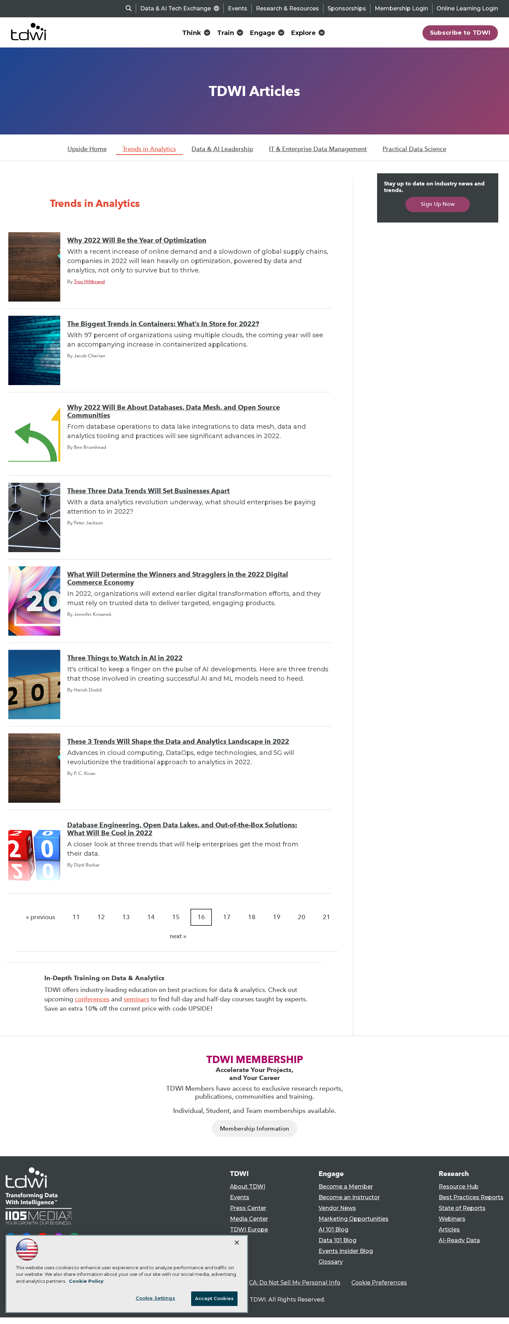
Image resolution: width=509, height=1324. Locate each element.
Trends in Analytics (149, 149)
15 (176, 917)
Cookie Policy (86, 1281)
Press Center (248, 1208)
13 (126, 917)
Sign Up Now (438, 204)
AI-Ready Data (459, 1240)
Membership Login (401, 8)
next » (178, 936)
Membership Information (254, 1128)
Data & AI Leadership (222, 149)
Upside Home (87, 149)
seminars (136, 999)
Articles (449, 1229)
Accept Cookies (214, 1298)
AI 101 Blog (333, 1229)
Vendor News (337, 1208)
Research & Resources (287, 8)
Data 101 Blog (337, 1240)
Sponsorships (347, 8)
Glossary (331, 1261)
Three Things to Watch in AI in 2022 (124, 658)
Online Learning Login (467, 8)
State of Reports (462, 1208)
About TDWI (247, 1186)
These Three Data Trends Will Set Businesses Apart (148, 491)
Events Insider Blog (346, 1251)
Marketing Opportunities (354, 1219)
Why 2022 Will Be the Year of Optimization (136, 240)
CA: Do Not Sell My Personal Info (294, 1282)
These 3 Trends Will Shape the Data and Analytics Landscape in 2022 (178, 742)
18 (252, 917)
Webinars (452, 1219)
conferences (92, 999)
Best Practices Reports (471, 1197)
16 (201, 917)
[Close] (236, 1242)
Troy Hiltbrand (89, 281)
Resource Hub (459, 1186)
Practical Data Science (414, 149)
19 (276, 917)
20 (301, 917)
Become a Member (346, 1186)
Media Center (249, 1219)
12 (101, 917)
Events (237, 8)
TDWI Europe (249, 1229)
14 (151, 917)
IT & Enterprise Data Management (318, 149)
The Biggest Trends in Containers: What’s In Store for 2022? (163, 324)
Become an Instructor (349, 1197)
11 (76, 917)
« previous (40, 917)
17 (227, 917)
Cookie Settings (155, 1298)
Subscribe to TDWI (460, 32)
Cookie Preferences (379, 1282)
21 (326, 917)
